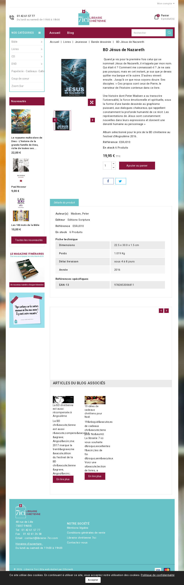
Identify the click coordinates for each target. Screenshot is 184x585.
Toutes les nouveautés (29, 240)
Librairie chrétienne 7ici (81, 537)
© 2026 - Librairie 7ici (26, 569)
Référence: (110, 142)
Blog (70, 33)
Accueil (54, 33)
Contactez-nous (77, 542)
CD (13, 56)
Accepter (93, 580)
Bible (15, 41)
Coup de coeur (20, 78)
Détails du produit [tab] (64, 202)
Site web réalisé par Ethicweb (56, 569)
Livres (15, 49)
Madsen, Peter (80, 213)
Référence (63, 226)
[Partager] (108, 181)
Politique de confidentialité (157, 575)
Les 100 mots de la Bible (25, 225)
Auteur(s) (62, 213)
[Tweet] (121, 181)
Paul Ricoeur (18, 186)
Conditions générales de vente (86, 532)
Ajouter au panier (137, 165)
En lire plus (63, 479)
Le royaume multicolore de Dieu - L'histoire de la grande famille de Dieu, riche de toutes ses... (26, 143)
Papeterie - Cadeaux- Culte (27, 71)
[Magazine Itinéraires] (27, 269)
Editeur (60, 219)
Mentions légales (77, 527)
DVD (14, 63)
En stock (108, 147)
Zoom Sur (18, 86)
